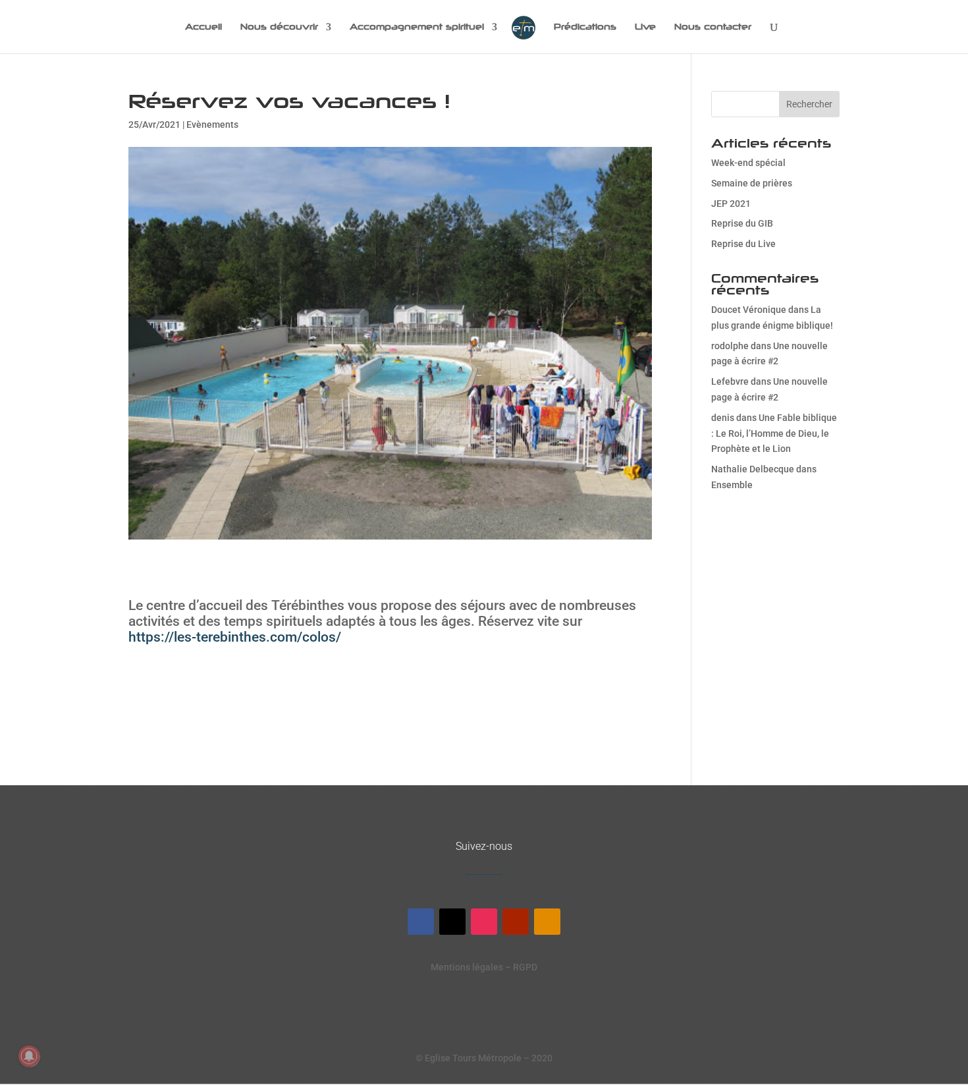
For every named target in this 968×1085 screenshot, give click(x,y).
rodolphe (730, 346)
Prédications (585, 27)
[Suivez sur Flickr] (547, 921)
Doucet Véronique (748, 309)
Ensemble (732, 485)
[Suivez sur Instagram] (484, 921)
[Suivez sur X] (452, 921)
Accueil (203, 27)
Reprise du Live (743, 243)
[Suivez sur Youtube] (515, 921)
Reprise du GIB (742, 223)
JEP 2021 (731, 203)
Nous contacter (712, 27)
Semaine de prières (751, 183)
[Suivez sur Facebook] (421, 921)
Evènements (212, 124)
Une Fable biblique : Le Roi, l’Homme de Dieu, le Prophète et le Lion (774, 433)
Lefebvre (730, 381)
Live (645, 27)
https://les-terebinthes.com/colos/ (234, 637)
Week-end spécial (748, 162)
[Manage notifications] (29, 1056)
